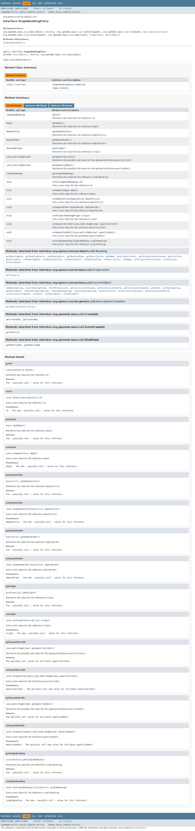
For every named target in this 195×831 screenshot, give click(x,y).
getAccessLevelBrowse (83, 288)
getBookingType (75, 256)
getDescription (94, 256)
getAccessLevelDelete (109, 288)
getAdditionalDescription (20, 306)
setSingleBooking (62, 241)
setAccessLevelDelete (157, 291)
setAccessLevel (107, 291)
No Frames (48, 8)
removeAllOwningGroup (36, 291)
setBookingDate (31, 259)
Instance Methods (36, 105)
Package (16, 3)
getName (110, 256)
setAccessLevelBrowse (130, 291)
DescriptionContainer (155, 32)
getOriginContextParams (152, 256)
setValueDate (13, 262)
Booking (50, 32)
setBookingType (92, 259)
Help (60, 3)
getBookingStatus (35, 256)
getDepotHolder (60, 140)
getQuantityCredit (62, 157)
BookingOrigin (14, 148)
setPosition (170, 259)
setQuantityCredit (62, 224)
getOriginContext (126, 256)
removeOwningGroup (61, 291)
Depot (9, 123)
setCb (55, 182)
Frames (37, 8)
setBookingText (73, 259)
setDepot (57, 190)
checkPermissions (58, 288)
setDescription (112, 259)
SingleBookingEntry (14, 42)
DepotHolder (13, 140)
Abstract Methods (61, 105)
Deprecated (50, 3)
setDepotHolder (60, 207)
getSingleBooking (62, 173)
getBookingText (55, 256)
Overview (6, 3)
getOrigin (57, 148)
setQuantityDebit (62, 232)
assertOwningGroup (35, 288)
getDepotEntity (60, 131)
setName (127, 259)
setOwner (38, 294)
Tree (40, 3)
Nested (14, 12)
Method (40, 12)
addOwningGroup (14, 288)
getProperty (12, 275)
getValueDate (13, 259)
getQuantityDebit (62, 165)
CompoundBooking (15, 114)
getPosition (174, 256)
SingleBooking (14, 173)
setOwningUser (53, 294)
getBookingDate (14, 256)
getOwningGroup (171, 288)
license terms (140, 828)
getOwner (156, 288)
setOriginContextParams (147, 259)
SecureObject (112, 35)
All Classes (65, 8)
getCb (55, 114)
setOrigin (57, 215)
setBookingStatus (52, 259)
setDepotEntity (60, 199)
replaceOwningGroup (85, 291)
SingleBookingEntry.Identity (68, 84)
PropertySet (96, 35)
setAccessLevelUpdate (18, 294)
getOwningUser (14, 291)
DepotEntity (13, 131)
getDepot (57, 123)
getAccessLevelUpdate (136, 288)
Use (34, 3)
